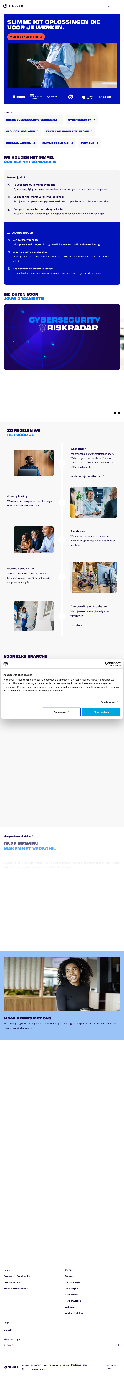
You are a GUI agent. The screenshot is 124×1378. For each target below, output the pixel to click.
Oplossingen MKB (12, 1282)
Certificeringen (72, 1282)
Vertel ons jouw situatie (87, 476)
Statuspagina (71, 1288)
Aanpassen (60, 712)
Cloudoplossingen (20, 131)
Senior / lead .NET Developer (20, 900)
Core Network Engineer (17, 889)
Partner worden (73, 1300)
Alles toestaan (101, 712)
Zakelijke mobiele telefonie (67, 131)
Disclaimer (36, 1364)
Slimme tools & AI (55, 142)
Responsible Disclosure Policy (73, 1364)
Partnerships (71, 1294)
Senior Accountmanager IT (19, 878)
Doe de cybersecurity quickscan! (31, 119)
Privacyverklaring (50, 1364)
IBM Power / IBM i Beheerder (20, 911)
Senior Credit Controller (18, 922)
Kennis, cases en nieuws (16, 1288)
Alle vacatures (16, 941)
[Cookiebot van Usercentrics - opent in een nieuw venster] (107, 664)
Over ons (87, 142)
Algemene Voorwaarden (33, 1369)
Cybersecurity (79, 119)
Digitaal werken (18, 142)
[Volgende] (118, 413)
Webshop (70, 1307)
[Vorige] (114, 413)
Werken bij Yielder (74, 1313)
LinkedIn (8, 1329)
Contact (69, 1269)
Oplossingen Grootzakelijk (17, 1276)
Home (7, 1269)
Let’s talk (78, 625)
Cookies (25, 1364)
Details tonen (108, 702)
